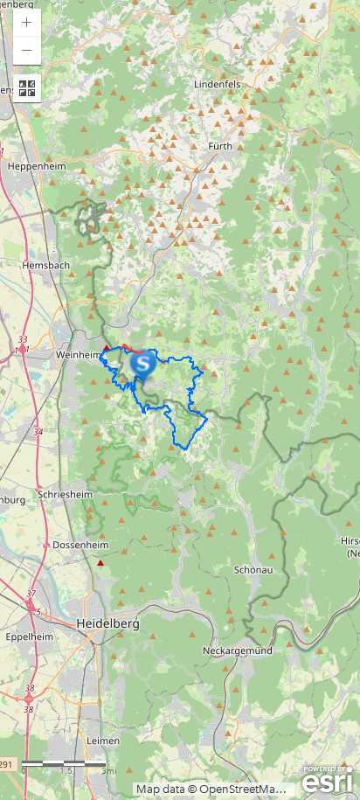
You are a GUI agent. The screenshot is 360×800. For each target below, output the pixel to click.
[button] (27, 23)
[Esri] (327, 780)
